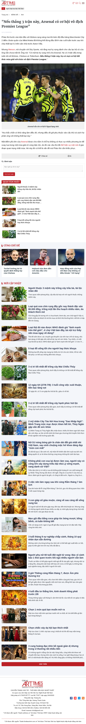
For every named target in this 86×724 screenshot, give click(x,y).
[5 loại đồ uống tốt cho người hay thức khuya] (14, 354)
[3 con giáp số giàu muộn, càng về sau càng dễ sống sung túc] (14, 506)
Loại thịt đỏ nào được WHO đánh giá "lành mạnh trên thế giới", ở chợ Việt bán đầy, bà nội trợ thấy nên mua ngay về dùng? (54, 330)
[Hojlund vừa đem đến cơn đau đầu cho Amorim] (43, 257)
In (70, 156)
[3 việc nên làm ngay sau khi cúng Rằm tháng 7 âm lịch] (14, 488)
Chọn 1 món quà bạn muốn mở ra (46, 609)
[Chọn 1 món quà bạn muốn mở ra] (14, 615)
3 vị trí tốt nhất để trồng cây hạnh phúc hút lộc (53, 403)
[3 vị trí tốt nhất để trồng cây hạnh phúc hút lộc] (14, 409)
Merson (11, 49)
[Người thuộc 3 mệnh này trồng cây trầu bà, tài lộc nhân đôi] (14, 294)
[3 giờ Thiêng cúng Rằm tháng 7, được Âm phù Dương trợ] (14, 579)
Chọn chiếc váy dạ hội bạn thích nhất (48, 627)
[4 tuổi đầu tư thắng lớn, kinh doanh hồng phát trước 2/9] (14, 597)
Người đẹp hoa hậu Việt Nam (13, 8)
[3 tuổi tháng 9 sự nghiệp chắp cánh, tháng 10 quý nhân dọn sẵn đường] (14, 542)
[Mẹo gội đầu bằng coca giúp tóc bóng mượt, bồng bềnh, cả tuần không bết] (14, 524)
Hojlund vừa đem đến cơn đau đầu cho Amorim (41, 271)
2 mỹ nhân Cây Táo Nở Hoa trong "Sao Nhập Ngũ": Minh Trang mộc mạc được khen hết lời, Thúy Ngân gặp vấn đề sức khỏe (56, 424)
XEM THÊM (43, 664)
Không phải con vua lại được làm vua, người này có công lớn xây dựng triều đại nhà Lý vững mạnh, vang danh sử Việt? (56, 464)
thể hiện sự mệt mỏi (69, 145)
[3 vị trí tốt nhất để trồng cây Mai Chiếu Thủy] (14, 372)
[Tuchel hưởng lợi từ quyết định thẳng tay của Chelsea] (15, 257)
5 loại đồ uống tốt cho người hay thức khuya (52, 348)
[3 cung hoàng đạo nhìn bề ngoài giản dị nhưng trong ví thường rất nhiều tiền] (14, 652)
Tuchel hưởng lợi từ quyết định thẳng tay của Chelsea (13, 271)
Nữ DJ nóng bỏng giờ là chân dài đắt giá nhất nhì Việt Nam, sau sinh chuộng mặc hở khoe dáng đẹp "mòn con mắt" (55, 445)
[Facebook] (71, 698)
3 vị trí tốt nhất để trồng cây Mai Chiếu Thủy (51, 366)
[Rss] (83, 698)
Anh (4, 263)
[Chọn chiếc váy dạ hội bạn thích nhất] (14, 633)
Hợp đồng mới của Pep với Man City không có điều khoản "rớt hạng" (70, 271)
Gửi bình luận (9, 174)
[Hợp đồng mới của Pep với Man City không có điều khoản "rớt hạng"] (71, 257)
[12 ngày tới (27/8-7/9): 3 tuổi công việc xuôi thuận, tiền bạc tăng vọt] (14, 391)
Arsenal (24, 142)
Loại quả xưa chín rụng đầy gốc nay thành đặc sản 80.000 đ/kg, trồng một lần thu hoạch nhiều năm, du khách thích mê (55, 309)
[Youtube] (75, 698)
